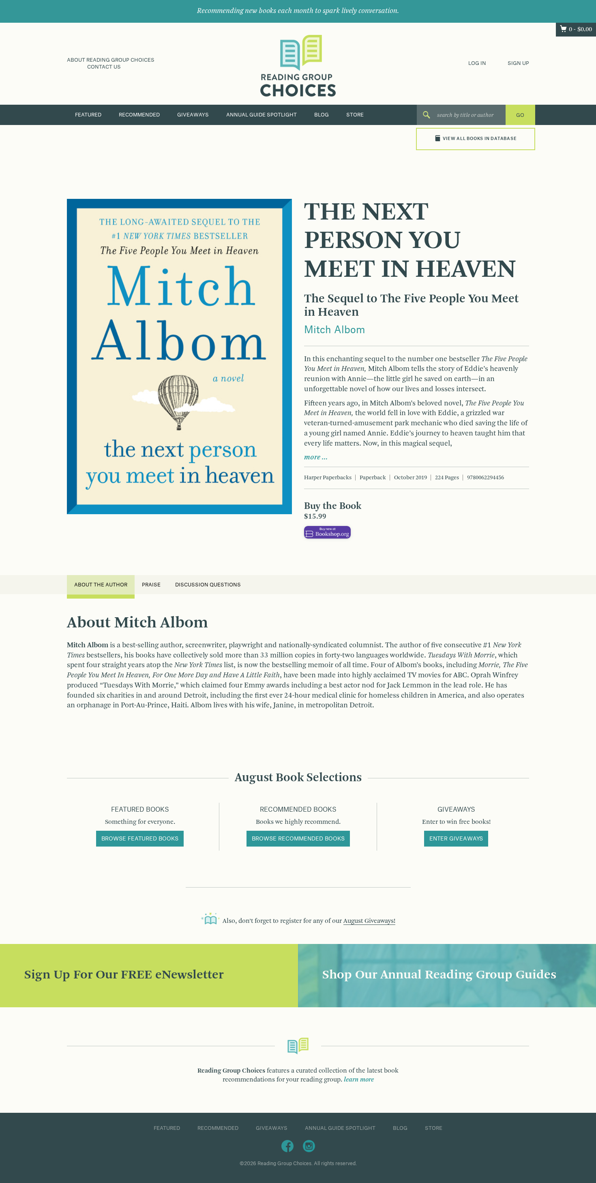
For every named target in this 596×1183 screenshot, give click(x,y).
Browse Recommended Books (298, 838)
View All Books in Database (480, 139)
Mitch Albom (334, 330)
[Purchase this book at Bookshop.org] (327, 532)
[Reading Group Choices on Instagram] (309, 1145)
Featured (88, 114)
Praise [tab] (151, 584)
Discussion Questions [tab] (208, 584)
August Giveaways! (369, 921)
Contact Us (104, 67)
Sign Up (518, 63)
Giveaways (193, 114)
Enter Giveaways (456, 838)
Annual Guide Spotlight (261, 114)
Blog (321, 114)
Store (355, 114)
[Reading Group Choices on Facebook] (287, 1145)
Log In (477, 63)
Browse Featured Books (139, 838)
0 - (580, 29)
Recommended (139, 114)
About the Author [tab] (100, 584)
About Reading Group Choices (110, 60)
